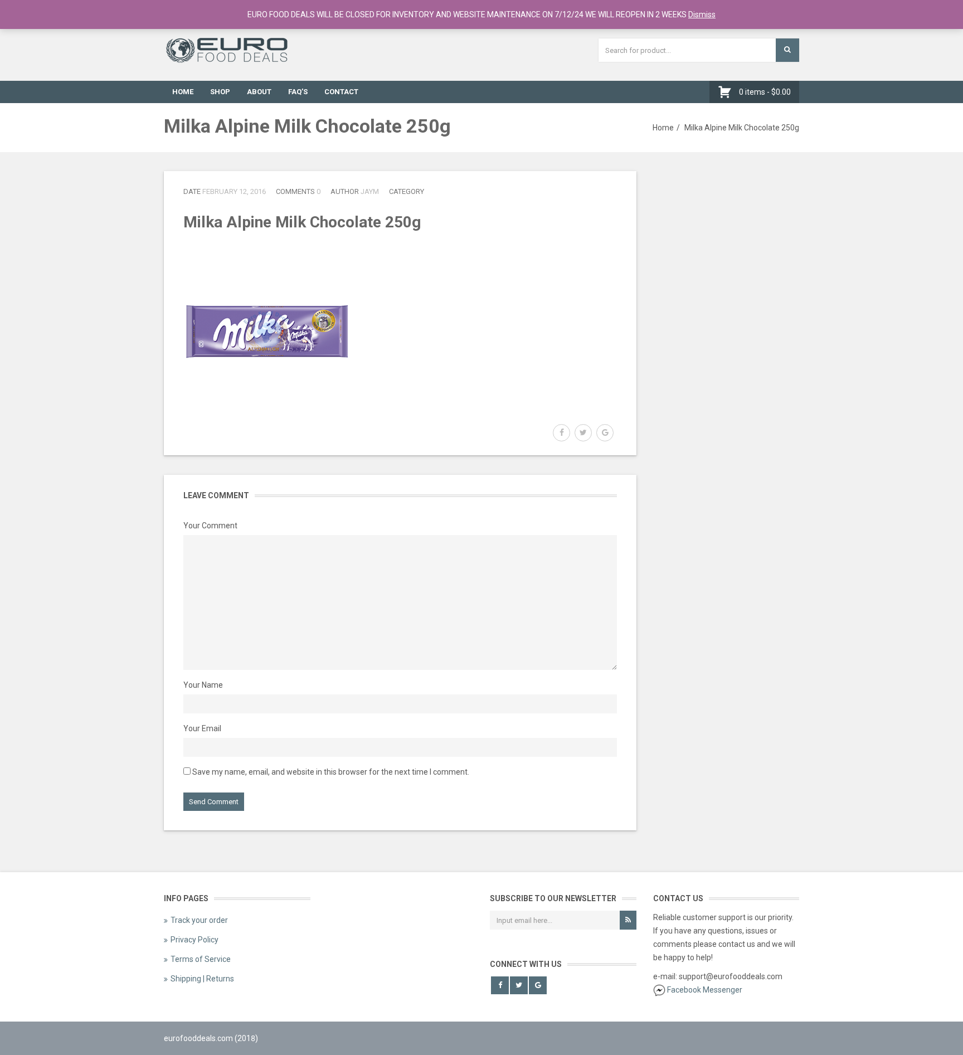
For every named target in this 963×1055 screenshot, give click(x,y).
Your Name (203, 684)
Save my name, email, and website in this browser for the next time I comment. (330, 771)
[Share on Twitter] (583, 432)
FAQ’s (298, 91)
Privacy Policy (194, 939)
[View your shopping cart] (727, 92)
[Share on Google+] (605, 432)
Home (182, 91)
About (259, 91)
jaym (370, 191)
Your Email (202, 728)
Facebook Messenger (704, 989)
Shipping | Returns (202, 978)
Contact (341, 91)
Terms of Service (201, 959)
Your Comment (210, 525)
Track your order (199, 920)
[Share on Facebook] (561, 432)
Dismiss (702, 14)
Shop (220, 91)
